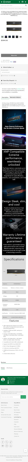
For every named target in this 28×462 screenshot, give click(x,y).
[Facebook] (3, 443)
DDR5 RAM (24, 8)
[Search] (26, 5)
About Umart (4, 405)
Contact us (11, 382)
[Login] (22, 2)
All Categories (17, 412)
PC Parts (5, 8)
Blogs (2, 412)
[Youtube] (3, 447)
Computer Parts (11, 8)
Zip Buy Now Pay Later (6, 414)
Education (16, 419)
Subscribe (23, 397)
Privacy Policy (19, 459)
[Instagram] (7, 447)
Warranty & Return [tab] (15, 97)
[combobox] (14, 5)
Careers (2, 410)
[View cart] (25, 2)
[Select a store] (19, 2)
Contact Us (16, 436)
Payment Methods (18, 429)
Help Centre (16, 426)
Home (2, 8)
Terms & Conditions (10, 459)
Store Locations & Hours (6, 407)
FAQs (15, 424)
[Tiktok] (11, 443)
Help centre (12, 381)
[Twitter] (7, 443)
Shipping (16, 433)
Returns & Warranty (18, 431)
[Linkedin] (11, 447)
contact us (19, 88)
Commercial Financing (6, 417)
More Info (14, 55)
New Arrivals (17, 410)
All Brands (16, 414)
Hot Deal (16, 407)
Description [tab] (5, 97)
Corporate (16, 421)
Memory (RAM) (18, 8)
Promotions (16, 405)
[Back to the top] (25, 450)
